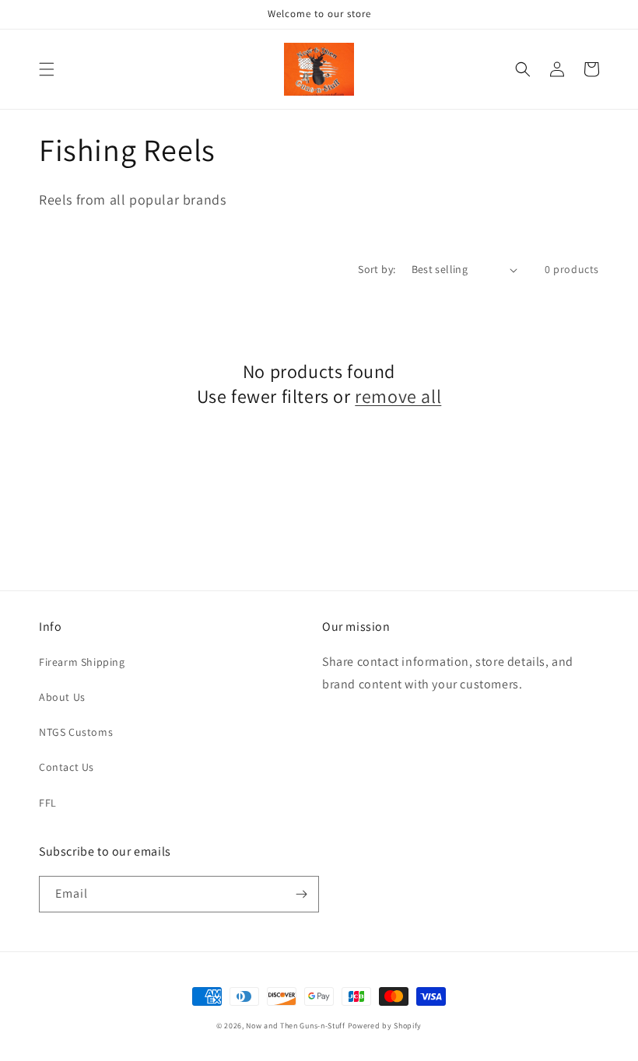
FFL (48, 803)
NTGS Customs (76, 732)
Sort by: (376, 269)
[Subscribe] (301, 894)
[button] (47, 69)
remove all (398, 396)
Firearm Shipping (82, 662)
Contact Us (66, 767)
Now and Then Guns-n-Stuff (295, 1026)
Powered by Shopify (385, 1026)
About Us (62, 697)
